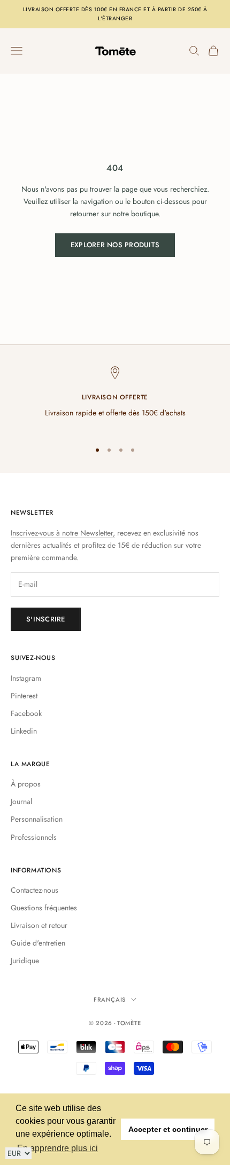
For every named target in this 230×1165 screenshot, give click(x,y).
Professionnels (34, 837)
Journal (21, 801)
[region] (115, 399)
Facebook (26, 713)
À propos (26, 783)
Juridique (25, 960)
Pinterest (24, 695)
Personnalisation (37, 819)
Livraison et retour (39, 925)
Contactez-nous (34, 890)
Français (109, 999)
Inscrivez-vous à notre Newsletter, (63, 533)
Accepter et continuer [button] (168, 1129)
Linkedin (24, 731)
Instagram (26, 678)
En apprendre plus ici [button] (57, 1148)
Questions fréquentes (44, 907)
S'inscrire (45, 619)
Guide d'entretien (38, 943)
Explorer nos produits (115, 245)
